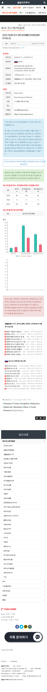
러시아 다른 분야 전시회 (17, 361)
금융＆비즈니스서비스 (11, 516)
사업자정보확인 (28, 671)
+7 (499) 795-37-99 (21, 101)
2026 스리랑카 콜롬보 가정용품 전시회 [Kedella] (23, 349)
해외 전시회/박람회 (9, 13)
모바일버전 (13, 661)
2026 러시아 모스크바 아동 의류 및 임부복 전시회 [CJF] (25, 381)
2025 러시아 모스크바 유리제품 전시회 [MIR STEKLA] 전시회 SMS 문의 (24, 163)
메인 (9, 8)
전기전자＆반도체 (9, 555)
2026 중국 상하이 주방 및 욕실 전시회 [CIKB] (21, 352)
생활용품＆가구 (9, 400)
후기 (21, 13)
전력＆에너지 (8, 573)
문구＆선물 (7, 485)
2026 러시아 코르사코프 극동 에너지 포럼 (20, 389)
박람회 (4, 595)
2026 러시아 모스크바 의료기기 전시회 (20, 368)
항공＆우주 (7, 529)
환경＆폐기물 (8, 559)
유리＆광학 (18, 400)
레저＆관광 (7, 467)
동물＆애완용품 (9, 450)
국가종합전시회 (9, 481)
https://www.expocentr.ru (14, 48)
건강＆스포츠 (8, 445)
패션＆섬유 (7, 511)
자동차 (6, 542)
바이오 (6, 537)
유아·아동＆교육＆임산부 (12, 507)
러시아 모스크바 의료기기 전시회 (16, 371)
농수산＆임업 (8, 564)
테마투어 (39, 8)
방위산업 (6, 551)
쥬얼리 (6, 494)
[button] (37, 418)
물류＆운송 (7, 520)
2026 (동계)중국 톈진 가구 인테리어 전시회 (21, 347)
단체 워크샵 (6, 591)
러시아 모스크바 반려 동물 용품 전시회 (20, 383)
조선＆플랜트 (8, 476)
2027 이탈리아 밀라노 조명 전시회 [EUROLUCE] (23, 332)
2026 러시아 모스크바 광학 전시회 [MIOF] (20, 378)
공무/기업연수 (28, 8)
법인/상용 (17, 8)
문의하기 (4, 661)
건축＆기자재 (26, 400)
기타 (5, 577)
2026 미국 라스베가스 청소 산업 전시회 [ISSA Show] (24, 339)
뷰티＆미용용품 (9, 568)
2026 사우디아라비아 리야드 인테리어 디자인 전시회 (25, 334)
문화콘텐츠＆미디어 (10, 502)
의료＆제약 (7, 524)
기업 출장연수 (30, 13)
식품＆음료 (7, 472)
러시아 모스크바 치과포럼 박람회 (16, 386)
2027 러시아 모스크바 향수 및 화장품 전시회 (20, 366)
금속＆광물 (7, 498)
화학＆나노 (7, 546)
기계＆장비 (7, 533)
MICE (4, 600)
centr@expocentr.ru (21, 110)
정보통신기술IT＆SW (10, 459)
